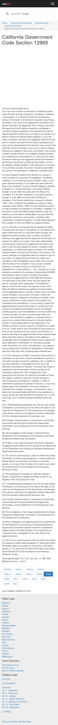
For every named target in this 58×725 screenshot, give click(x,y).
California (6, 611)
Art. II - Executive (9, 693)
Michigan (6, 628)
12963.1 (19, 569)
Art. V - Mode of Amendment (15, 701)
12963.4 (7, 574)
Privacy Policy (25, 721)
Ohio (4, 642)
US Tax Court (8, 667)
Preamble (6, 687)
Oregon (5, 645)
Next (15, 583)
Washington (7, 656)
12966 (6, 578)
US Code (6, 679)
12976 (6, 583)
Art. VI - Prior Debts (10, 704)
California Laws (42, 22)
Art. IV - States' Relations (13, 698)
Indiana (5, 622)
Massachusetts (8, 625)
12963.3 (40, 569)
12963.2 (29, 569)
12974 (34, 578)
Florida (5, 614)
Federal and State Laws (21, 22)
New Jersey (7, 633)
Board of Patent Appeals (13, 670)
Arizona (5, 608)
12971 (16, 578)
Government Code (13, 25)
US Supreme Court (10, 665)
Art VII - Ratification (10, 707)
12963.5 (18, 574)
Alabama (6, 602)
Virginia (5, 653)
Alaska (5, 605)
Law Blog (6, 711)
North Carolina (8, 639)
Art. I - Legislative (10, 690)
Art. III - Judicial (9, 696)
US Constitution (9, 683)
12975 (43, 578)
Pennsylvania (8, 648)
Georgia (5, 617)
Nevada (5, 631)
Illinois (5, 619)
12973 (25, 578)
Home (4, 22)
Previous (8, 569)
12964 (39, 574)
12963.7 (29, 574)
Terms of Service (9, 721)
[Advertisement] (29, 76)
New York (6, 636)
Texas (4, 650)
